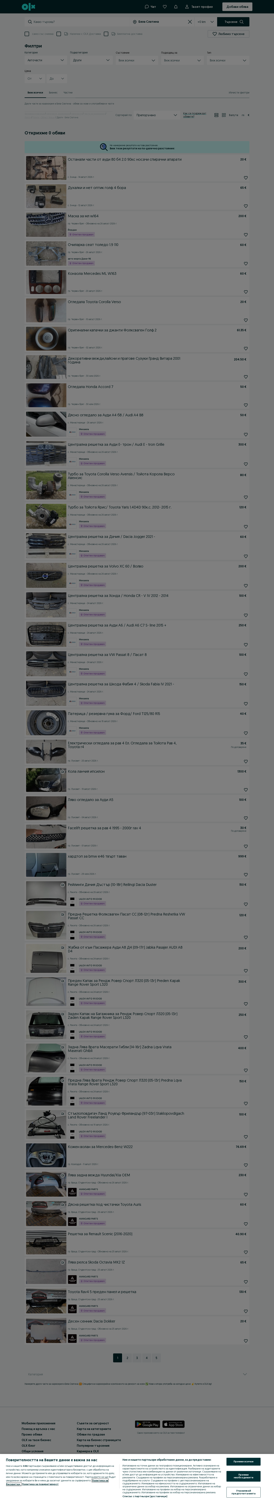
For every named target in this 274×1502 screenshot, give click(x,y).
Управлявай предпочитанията (244, 1492)
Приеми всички (243, 1461)
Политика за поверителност (40, 1484)
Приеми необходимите (243, 1476)
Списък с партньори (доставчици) (144, 1496)
